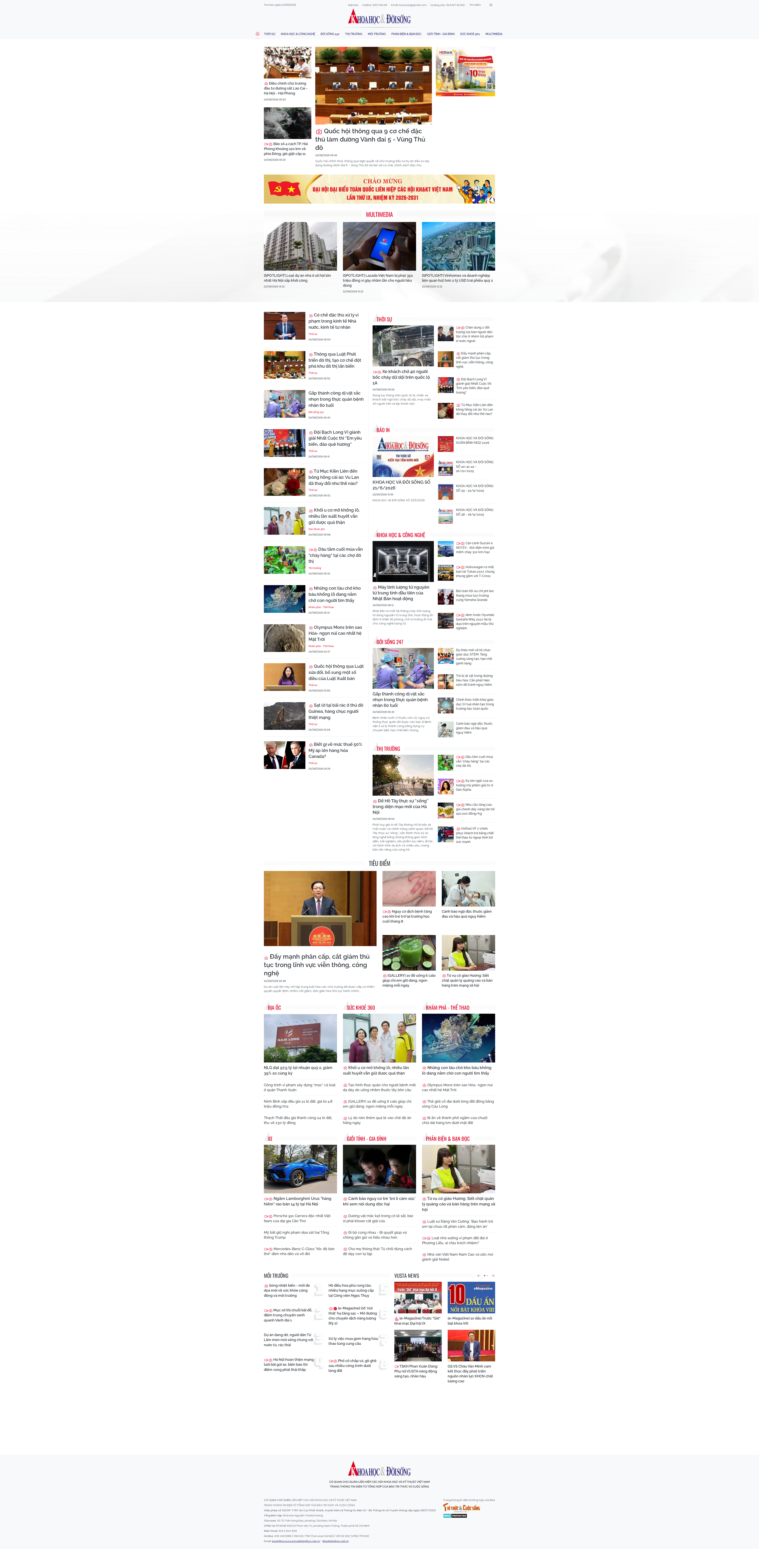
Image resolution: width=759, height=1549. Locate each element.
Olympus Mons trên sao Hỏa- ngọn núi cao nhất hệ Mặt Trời (335, 633)
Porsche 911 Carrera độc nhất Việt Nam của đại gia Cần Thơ (297, 1218)
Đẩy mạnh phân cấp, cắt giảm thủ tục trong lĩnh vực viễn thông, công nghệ (474, 359)
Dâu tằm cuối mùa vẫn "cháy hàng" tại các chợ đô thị (336, 555)
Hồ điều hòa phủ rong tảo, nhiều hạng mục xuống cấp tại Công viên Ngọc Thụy (351, 1290)
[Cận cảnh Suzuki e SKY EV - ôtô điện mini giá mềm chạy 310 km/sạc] (446, 549)
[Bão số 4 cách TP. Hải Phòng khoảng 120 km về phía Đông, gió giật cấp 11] (287, 123)
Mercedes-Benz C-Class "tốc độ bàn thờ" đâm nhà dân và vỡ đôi (299, 1251)
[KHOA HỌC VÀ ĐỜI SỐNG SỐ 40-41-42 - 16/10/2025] (446, 468)
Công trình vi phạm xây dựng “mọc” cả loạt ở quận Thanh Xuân (299, 1087)
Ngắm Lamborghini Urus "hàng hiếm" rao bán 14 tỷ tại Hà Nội (297, 1201)
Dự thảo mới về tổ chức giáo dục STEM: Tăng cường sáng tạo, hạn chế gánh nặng (474, 656)
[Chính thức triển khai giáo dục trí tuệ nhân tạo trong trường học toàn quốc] (446, 705)
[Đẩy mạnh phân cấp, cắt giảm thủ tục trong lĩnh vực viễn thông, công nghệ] (446, 359)
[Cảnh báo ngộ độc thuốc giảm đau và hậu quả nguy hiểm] (446, 729)
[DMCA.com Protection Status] (455, 1515)
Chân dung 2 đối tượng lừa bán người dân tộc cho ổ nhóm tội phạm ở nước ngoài (474, 334)
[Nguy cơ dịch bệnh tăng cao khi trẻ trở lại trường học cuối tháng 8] (409, 889)
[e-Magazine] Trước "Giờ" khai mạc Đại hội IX (417, 1320)
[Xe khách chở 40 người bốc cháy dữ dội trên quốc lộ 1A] (403, 345)
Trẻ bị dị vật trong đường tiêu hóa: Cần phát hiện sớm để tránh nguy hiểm (474, 680)
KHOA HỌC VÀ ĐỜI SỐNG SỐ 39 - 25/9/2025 (474, 488)
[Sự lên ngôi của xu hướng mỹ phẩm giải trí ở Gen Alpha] (446, 786)
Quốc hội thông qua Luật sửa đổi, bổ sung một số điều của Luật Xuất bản (336, 672)
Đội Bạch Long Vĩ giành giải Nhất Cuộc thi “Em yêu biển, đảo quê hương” (335, 438)
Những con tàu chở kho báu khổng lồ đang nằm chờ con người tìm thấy (335, 594)
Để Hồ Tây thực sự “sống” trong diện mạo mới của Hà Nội (400, 806)
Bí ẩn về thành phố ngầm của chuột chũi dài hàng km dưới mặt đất (454, 1120)
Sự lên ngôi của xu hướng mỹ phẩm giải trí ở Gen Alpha (474, 785)
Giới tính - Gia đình (441, 34)
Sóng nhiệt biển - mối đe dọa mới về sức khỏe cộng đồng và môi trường (287, 1290)
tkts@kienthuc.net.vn (336, 1541)
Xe (270, 1138)
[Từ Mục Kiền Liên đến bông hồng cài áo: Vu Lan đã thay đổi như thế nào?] (284, 482)
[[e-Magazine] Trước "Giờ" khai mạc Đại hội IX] (418, 1297)
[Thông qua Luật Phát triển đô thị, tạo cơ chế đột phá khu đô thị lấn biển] (284, 365)
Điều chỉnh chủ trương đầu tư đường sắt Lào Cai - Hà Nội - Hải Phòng (286, 88)
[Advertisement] (379, 1415)
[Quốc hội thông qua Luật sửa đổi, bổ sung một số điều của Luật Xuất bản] (284, 677)
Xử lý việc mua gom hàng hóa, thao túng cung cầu (354, 1341)
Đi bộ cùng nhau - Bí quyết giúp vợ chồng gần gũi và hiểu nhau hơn (375, 1234)
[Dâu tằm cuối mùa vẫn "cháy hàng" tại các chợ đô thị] (284, 560)
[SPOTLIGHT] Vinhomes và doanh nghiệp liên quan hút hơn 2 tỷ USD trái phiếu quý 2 (457, 277)
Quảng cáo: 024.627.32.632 (447, 5)
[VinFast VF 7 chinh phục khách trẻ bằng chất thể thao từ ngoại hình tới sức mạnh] (446, 834)
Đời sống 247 (330, 34)
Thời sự (269, 34)
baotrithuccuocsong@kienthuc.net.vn (296, 1541)
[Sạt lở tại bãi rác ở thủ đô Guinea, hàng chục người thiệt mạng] (284, 716)
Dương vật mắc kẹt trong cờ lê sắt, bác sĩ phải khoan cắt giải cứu (378, 1218)
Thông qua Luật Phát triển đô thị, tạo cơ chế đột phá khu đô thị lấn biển (335, 360)
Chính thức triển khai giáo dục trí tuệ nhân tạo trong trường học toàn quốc (475, 704)
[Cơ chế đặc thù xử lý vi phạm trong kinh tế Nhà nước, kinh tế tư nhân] (284, 326)
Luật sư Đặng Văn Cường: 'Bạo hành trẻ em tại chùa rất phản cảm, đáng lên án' (457, 1223)
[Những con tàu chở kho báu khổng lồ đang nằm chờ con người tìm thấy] (284, 599)
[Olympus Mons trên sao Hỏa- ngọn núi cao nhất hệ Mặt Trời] (284, 638)
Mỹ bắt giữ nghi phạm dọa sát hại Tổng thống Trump (296, 1234)
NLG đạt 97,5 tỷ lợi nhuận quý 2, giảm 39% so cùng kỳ (298, 1070)
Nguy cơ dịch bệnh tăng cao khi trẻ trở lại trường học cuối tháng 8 (407, 916)
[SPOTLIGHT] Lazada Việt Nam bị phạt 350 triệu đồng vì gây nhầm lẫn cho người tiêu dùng (378, 280)
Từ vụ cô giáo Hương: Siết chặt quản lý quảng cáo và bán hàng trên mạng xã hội (467, 980)
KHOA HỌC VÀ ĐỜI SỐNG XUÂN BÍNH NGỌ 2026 (474, 440)
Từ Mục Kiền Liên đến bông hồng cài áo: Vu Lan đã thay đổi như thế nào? (334, 477)
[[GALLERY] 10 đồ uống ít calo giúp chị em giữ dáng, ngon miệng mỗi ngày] (409, 953)
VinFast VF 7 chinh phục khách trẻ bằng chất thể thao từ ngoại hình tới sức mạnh (475, 835)
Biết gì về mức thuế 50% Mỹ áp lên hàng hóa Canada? (335, 750)
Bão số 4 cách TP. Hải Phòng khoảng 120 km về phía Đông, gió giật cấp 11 (286, 149)
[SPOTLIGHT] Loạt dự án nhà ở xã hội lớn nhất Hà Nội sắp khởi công (297, 277)
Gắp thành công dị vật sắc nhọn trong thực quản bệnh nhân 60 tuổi (336, 399)
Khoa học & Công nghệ (298, 34)
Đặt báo (353, 5)
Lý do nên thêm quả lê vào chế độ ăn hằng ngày (377, 1120)
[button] (478, 1275)
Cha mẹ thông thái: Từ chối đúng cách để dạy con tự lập (377, 1251)
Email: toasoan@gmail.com (409, 5)
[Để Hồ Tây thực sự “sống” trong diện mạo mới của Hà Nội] (403, 775)
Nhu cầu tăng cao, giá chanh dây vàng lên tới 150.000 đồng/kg (475, 809)
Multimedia (493, 34)
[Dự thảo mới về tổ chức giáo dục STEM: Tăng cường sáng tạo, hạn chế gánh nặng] (446, 656)
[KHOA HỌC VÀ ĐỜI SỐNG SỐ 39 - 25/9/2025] (446, 492)
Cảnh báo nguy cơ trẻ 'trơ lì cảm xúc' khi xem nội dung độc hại (379, 1201)
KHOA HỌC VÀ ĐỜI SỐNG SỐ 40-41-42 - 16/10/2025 (474, 466)
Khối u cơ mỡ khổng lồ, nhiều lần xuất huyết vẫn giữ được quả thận (334, 516)
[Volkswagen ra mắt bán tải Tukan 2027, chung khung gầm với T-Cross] (446, 573)
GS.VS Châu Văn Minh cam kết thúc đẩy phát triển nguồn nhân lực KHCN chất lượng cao (470, 1373)
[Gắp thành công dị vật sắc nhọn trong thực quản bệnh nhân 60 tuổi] (284, 404)
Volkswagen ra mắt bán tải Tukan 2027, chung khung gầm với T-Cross (475, 571)
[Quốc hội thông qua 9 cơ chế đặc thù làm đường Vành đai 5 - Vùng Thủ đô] (373, 86)
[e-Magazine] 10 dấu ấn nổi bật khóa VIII (470, 1320)
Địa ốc (274, 1007)
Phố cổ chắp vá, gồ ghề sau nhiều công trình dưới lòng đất (353, 1366)
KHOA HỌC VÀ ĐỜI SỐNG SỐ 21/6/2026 (401, 485)
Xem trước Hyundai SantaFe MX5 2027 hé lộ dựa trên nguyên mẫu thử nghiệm (475, 621)
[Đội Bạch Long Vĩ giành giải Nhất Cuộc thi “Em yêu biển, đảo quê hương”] (284, 443)
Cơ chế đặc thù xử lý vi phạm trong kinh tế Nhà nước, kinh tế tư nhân (334, 321)
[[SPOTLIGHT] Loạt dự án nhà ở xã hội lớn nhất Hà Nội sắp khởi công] (300, 246)
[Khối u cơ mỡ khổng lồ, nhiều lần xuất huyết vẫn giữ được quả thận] (284, 521)
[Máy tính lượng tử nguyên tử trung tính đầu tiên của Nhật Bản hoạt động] (403, 561)
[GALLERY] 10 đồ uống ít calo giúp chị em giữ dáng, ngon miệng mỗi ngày (409, 980)
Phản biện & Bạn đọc (406, 34)
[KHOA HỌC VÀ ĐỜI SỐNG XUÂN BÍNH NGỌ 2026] (446, 444)
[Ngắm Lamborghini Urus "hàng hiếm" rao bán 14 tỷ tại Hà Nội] (300, 1169)
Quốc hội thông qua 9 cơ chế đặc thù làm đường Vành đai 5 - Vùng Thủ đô (370, 139)
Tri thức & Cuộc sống (461, 1507)
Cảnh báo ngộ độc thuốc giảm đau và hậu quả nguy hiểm (474, 728)
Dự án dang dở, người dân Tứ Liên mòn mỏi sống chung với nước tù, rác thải (288, 1340)
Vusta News (406, 1275)
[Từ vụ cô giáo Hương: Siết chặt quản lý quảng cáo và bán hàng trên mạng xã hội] (468, 953)
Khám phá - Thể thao (321, 607)
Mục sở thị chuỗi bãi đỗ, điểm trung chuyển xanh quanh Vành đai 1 (288, 1315)
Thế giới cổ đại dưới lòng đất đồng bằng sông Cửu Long (458, 1103)
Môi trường (377, 34)
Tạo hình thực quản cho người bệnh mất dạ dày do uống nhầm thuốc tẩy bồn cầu (379, 1087)
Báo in (383, 430)
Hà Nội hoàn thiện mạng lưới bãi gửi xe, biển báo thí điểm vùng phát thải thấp (289, 1364)
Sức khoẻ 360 (470, 34)
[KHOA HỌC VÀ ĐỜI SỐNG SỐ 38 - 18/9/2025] (446, 516)
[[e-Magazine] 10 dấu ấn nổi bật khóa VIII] (471, 1297)
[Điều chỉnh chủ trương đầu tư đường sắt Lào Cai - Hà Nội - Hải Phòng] (287, 62)
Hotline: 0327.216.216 (375, 5)
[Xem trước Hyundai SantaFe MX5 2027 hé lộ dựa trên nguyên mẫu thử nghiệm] (446, 621)
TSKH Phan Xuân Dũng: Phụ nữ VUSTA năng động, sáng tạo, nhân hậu (416, 1371)
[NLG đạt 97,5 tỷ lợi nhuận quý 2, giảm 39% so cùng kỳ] (300, 1038)
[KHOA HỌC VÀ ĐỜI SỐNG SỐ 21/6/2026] (403, 456)
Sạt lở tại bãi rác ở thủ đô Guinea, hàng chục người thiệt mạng (336, 711)
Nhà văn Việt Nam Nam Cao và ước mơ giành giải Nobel (457, 1256)
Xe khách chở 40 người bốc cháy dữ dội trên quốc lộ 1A (401, 377)
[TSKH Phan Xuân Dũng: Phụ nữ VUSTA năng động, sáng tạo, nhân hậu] (418, 1345)
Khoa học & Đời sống (379, 16)
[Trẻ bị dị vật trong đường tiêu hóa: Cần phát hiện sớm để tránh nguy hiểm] (446, 681)
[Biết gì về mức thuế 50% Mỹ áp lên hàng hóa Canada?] (284, 755)
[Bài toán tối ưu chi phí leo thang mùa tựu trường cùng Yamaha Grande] (446, 597)
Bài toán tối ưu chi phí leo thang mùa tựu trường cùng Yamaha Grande (475, 595)
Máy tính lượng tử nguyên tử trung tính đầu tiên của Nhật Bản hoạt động (401, 593)
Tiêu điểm (379, 863)
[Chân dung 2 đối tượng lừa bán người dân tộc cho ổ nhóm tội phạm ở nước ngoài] (446, 333)
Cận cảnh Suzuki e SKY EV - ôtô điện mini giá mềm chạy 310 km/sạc (475, 547)
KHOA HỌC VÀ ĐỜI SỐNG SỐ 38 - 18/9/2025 (474, 512)
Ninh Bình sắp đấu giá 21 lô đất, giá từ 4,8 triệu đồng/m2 (298, 1103)
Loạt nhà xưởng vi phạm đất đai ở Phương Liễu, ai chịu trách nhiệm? (455, 1240)
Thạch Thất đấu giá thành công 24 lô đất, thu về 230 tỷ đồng (298, 1120)
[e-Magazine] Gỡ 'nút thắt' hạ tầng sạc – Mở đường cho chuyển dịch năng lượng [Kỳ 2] (353, 1315)
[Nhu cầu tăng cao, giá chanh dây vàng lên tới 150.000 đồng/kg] (446, 810)
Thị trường (353, 34)
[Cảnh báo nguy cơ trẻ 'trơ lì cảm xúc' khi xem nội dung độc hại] (379, 1169)
